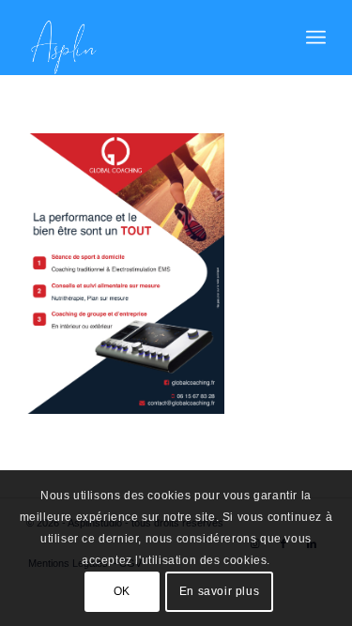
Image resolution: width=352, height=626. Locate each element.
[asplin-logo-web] (146, 37)
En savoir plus (219, 591)
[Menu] (316, 37)
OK (122, 591)
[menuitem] (316, 37)
